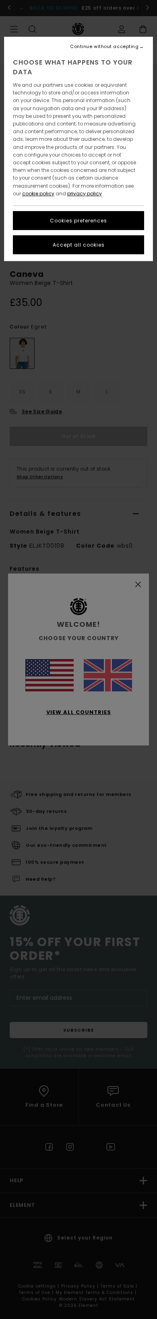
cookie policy (38, 193)
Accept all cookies (79, 244)
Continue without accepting (104, 47)
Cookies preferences (78, 220)
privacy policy (84, 193)
